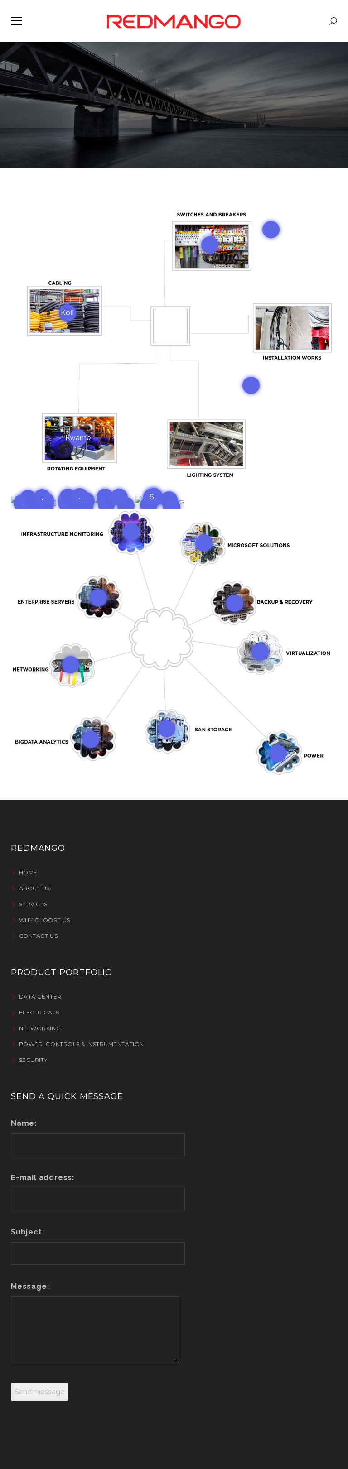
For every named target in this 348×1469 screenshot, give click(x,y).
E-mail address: (42, 1177)
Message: (30, 1286)
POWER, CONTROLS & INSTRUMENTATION (81, 1044)
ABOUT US (34, 888)
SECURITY (33, 1059)
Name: (24, 1123)
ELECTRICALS (39, 1012)
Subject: (27, 1232)
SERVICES (33, 904)
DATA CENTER (40, 996)
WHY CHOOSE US (44, 920)
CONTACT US (38, 935)
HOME (28, 872)
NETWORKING (40, 1028)
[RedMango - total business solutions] (174, 20)
